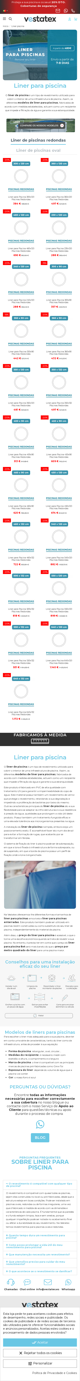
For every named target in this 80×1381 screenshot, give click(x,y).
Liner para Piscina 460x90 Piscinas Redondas (21, 507)
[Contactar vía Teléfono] (73, 10)
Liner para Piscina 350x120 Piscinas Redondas (21, 404)
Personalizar (40, 1363)
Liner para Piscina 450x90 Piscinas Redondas (59, 455)
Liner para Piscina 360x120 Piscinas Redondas (59, 198)
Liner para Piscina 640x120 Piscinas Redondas (59, 661)
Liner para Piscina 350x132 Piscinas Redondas (59, 404)
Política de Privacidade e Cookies (54, 1373)
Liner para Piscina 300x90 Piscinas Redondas (58, 301)
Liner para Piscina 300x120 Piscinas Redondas (21, 198)
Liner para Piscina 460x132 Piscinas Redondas (21, 559)
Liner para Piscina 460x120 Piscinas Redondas (21, 249)
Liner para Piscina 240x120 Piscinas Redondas (21, 301)
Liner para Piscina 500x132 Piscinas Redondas (21, 610)
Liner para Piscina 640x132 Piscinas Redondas (21, 713)
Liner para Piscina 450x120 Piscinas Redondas (59, 507)
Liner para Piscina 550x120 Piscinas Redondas (59, 610)
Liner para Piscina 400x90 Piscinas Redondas (21, 455)
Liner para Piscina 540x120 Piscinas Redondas (59, 559)
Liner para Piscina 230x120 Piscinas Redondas (59, 249)
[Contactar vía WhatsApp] (66, 10)
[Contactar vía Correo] (58, 10)
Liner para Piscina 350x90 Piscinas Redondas (21, 352)
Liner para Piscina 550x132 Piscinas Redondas (21, 661)
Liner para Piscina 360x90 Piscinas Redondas (58, 352)
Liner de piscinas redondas (38, 140)
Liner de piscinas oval (38, 151)
